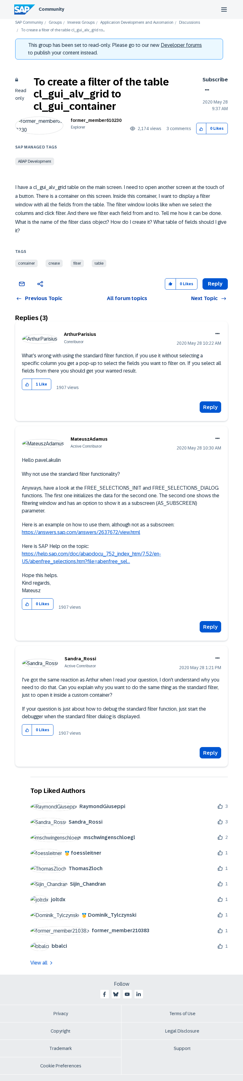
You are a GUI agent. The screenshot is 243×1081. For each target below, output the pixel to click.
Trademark (60, 1048)
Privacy (60, 1013)
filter (77, 263)
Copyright (61, 1031)
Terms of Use (182, 1013)
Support (182, 1048)
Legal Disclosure (182, 1031)
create (54, 263)
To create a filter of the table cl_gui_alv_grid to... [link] (63, 30)
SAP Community (29, 23)
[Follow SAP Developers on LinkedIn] (138, 994)
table (99, 263)
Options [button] (205, 90)
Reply (210, 407)
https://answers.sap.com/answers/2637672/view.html (81, 532)
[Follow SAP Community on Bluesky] (115, 994)
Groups (55, 23)
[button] (201, 128)
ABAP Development (34, 161)
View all (38, 962)
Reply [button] (215, 283)
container (26, 263)
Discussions (189, 23)
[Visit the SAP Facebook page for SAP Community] (104, 994)
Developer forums (181, 45)
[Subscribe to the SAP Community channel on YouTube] (127, 994)
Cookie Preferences (60, 1065)
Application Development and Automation (136, 23)
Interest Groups (81, 23)
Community (51, 9)
